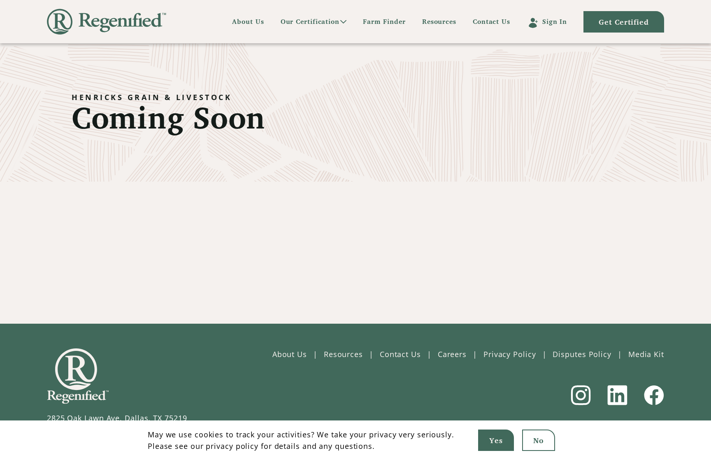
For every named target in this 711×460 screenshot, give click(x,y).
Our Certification (310, 21)
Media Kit (646, 354)
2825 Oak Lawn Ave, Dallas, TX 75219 (117, 418)
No (538, 440)
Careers (452, 354)
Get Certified (624, 22)
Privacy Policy (509, 354)
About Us (248, 21)
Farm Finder (384, 21)
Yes (496, 440)
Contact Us (491, 21)
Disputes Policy (582, 354)
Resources (439, 21)
